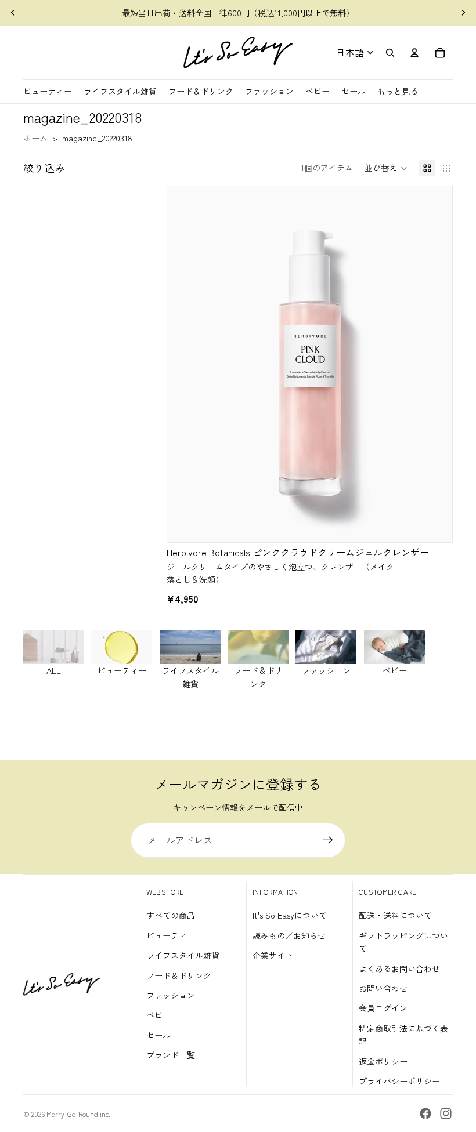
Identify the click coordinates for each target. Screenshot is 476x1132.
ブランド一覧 (170, 1055)
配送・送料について (395, 915)
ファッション (170, 995)
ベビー (158, 1015)
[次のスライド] (463, 13)
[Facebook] (425, 1113)
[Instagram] (446, 1113)
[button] (386, 168)
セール (158, 1035)
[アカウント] (414, 53)
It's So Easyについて (290, 915)
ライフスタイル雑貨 (182, 955)
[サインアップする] (328, 840)
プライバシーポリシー (399, 1081)
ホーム (35, 138)
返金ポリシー (383, 1061)
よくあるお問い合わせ (399, 968)
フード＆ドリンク (178, 975)
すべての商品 (170, 915)
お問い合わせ (383, 988)
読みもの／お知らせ (289, 935)
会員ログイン (383, 1008)
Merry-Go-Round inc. (78, 1114)
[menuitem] (398, 91)
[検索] (390, 53)
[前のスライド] (13, 13)
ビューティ (166, 935)
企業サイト (273, 955)
